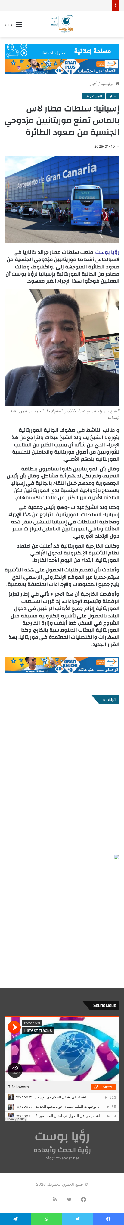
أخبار (94, 83)
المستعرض (93, 96)
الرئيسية (108, 83)
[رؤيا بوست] (62, 24)
